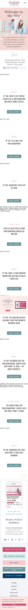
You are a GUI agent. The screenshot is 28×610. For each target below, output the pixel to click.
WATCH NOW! (8, 310)
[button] (7, 298)
